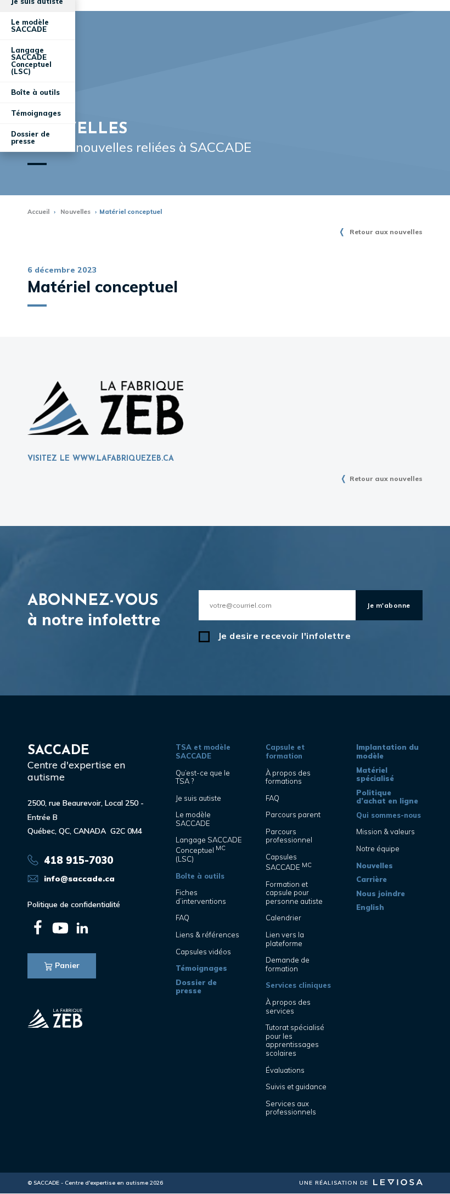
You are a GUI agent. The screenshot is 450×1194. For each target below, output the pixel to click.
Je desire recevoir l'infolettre (284, 636)
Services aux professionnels (291, 1108)
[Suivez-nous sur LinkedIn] (82, 928)
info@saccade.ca (79, 879)
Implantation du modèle (387, 751)
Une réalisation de (334, 1182)
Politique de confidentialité (73, 904)
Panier (67, 965)
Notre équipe (378, 848)
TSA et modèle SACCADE (203, 751)
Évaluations (285, 1070)
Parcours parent (293, 814)
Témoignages (36, 113)
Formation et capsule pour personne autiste (294, 893)
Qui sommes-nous (388, 815)
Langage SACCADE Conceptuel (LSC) (31, 61)
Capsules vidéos (203, 951)
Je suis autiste (198, 798)
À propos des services (288, 1006)
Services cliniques (298, 985)
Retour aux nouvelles (386, 232)
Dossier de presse (30, 137)
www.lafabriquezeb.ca (123, 459)
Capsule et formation (285, 751)
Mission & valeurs (385, 831)
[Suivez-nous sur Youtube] (60, 928)
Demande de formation (288, 964)
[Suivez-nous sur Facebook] (38, 928)
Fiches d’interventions (201, 897)
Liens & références (207, 934)
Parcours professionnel (289, 836)
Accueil (38, 212)
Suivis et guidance (296, 1086)
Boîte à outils (200, 876)
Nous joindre (380, 893)
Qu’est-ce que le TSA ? (203, 777)
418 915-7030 (79, 860)
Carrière (371, 879)
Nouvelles (75, 212)
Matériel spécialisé (375, 774)
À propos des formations (288, 777)
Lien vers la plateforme (285, 939)
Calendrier (283, 917)
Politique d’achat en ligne (387, 797)
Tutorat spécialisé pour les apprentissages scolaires (295, 1040)
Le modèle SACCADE (30, 25)
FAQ (182, 917)
